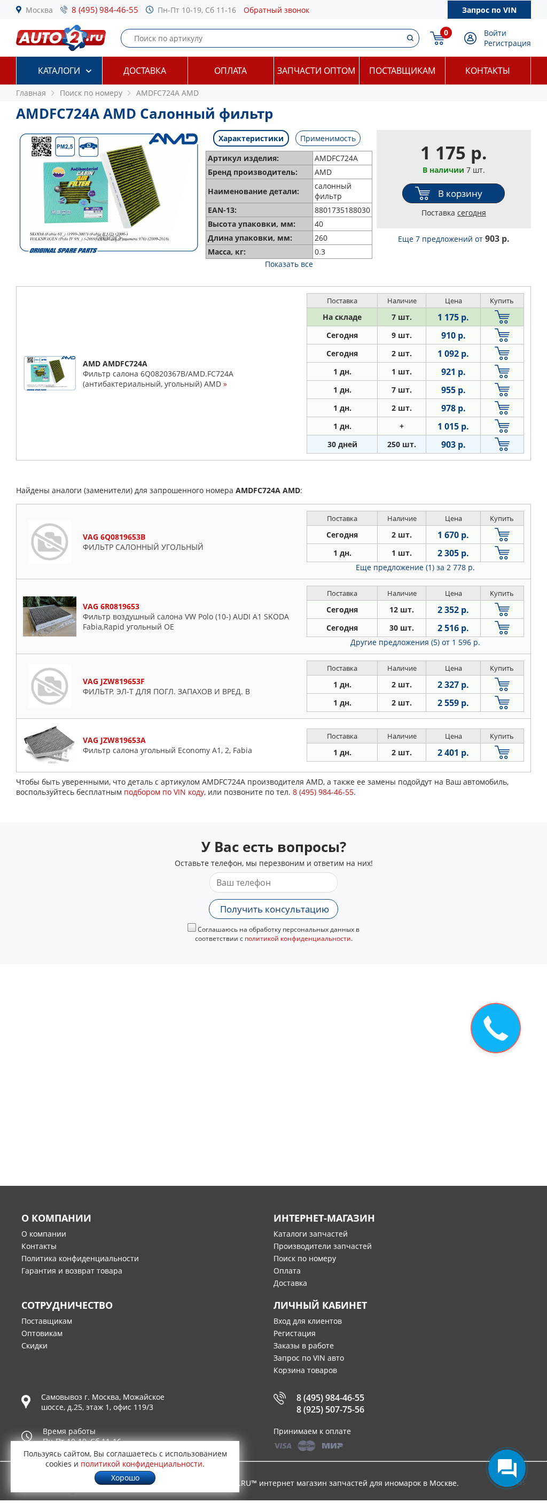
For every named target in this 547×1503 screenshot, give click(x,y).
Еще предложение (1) (415, 567)
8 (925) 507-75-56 (330, 1409)
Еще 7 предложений (454, 239)
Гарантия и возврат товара (71, 1271)
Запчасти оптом (316, 70)
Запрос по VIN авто (309, 1358)
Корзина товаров (305, 1370)
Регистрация (507, 43)
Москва (39, 10)
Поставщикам (402, 70)
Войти (495, 33)
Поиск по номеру (305, 1258)
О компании (43, 1234)
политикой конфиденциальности (298, 938)
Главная (31, 93)
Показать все (289, 264)
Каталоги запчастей (311, 1234)
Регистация (295, 1333)
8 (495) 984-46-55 (105, 9)
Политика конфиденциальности (80, 1258)
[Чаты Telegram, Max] (507, 1468)
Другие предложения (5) (415, 642)
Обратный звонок (276, 10)
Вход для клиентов (308, 1321)
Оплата (230, 70)
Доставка (144, 70)
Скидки (34, 1345)
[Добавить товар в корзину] (502, 317)
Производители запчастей (323, 1246)
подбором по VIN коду (164, 792)
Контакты (487, 70)
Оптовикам (41, 1333)
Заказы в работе (304, 1345)
